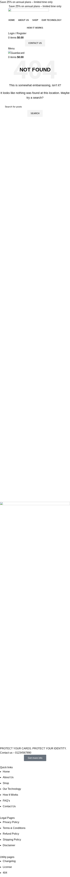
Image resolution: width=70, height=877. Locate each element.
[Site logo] (28, 12)
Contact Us (35, 43)
